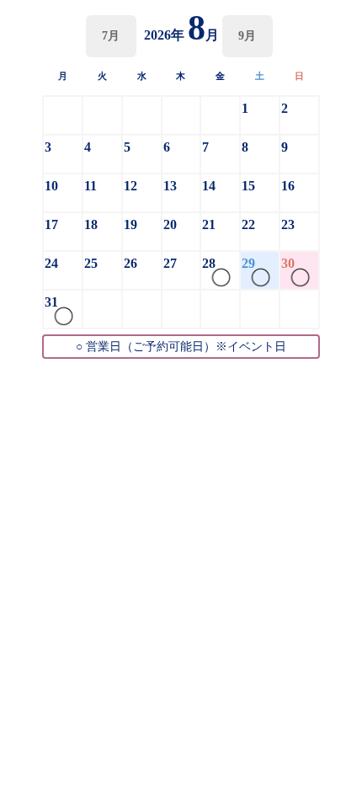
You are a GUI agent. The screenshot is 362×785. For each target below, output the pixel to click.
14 (209, 186)
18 (91, 224)
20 (170, 224)
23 (288, 224)
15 (248, 186)
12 (130, 186)
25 (91, 263)
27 (170, 263)
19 (130, 224)
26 (130, 263)
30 (288, 263)
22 (248, 224)
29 (248, 263)
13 (170, 186)
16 (288, 186)
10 (51, 186)
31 (51, 302)
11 (90, 186)
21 (209, 224)
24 (51, 263)
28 (209, 263)
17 (51, 224)
